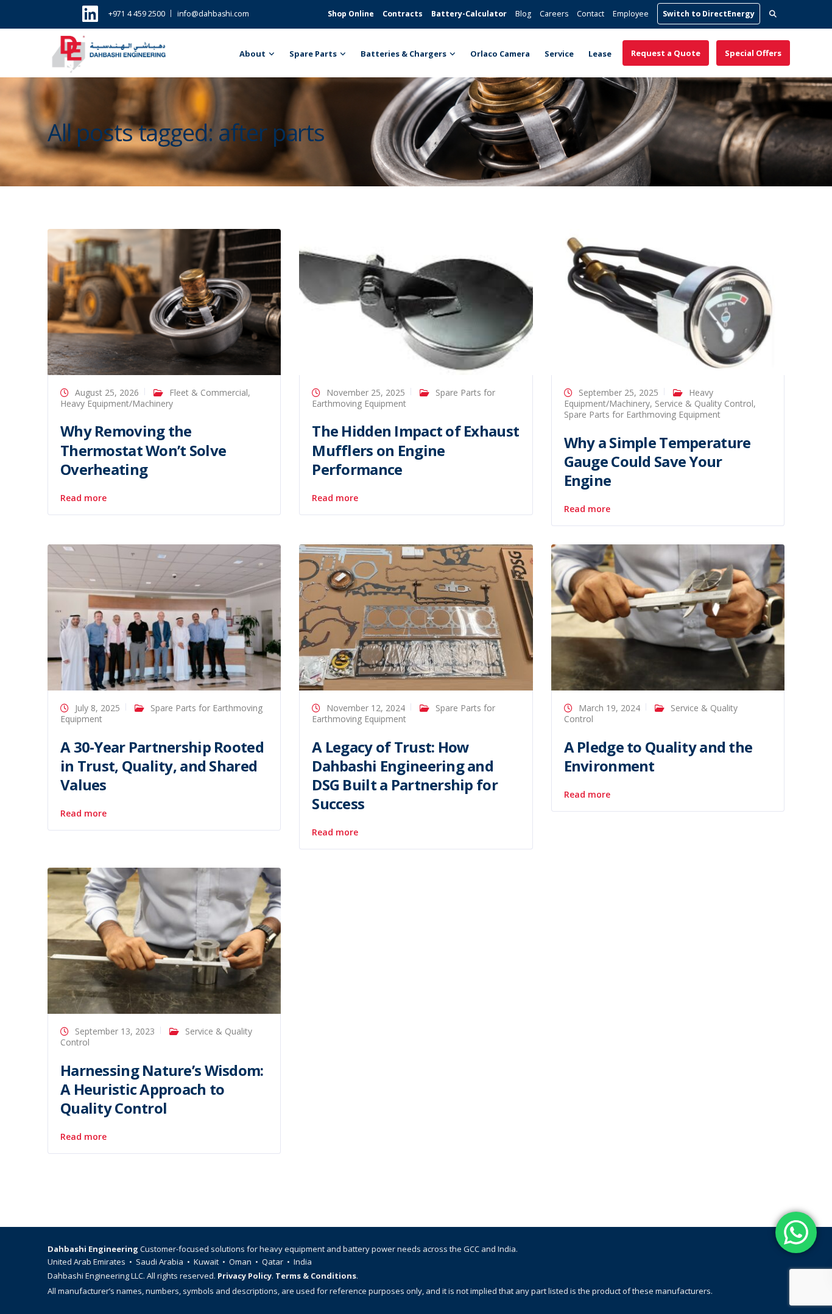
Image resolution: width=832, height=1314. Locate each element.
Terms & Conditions (315, 1275)
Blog (523, 14)
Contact (590, 14)
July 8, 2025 (97, 708)
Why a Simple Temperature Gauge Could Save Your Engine (657, 461)
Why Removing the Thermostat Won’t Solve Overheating (143, 450)
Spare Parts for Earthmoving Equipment (642, 414)
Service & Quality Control (704, 403)
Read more (83, 498)
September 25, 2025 (618, 392)
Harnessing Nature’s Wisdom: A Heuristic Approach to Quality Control (162, 1089)
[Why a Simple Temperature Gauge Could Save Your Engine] (667, 301)
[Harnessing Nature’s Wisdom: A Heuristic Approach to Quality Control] (164, 940)
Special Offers (753, 52)
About (252, 53)
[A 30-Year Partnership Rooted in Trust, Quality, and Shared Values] (164, 616)
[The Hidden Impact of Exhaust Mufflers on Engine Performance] (415, 301)
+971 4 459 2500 (136, 14)
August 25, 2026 (107, 392)
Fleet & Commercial (208, 392)
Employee (631, 14)
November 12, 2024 (365, 708)
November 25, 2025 (365, 392)
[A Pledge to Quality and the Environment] (667, 616)
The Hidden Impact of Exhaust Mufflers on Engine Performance (415, 450)
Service (559, 53)
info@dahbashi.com (213, 14)
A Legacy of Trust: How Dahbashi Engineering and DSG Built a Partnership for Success (405, 775)
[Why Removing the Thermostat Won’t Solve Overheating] (164, 301)
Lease (600, 53)
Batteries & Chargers (403, 53)
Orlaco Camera (500, 53)
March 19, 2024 (609, 708)
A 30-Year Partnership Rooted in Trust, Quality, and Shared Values (162, 766)
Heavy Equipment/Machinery (116, 403)
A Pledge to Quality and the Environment (658, 756)
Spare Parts (313, 53)
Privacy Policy (244, 1275)
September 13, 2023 (115, 1031)
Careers (554, 14)
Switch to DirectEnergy (709, 14)
